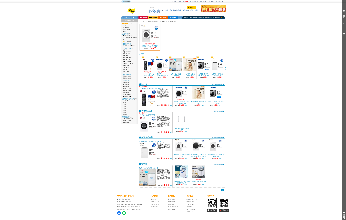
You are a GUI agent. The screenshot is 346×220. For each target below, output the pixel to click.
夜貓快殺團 (144, 17)
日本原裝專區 (127, 44)
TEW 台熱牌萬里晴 (128, 118)
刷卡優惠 (174, 17)
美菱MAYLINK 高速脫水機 (199, 181)
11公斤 (124, 104)
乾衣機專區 (173, 21)
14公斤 (124, 110)
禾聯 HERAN (126, 67)
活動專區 (126, 34)
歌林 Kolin (126, 69)
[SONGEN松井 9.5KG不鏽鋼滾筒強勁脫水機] (181, 178)
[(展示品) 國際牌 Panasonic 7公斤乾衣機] (203, 70)
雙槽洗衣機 (126, 92)
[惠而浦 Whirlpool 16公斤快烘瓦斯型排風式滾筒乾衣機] (198, 151)
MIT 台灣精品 (126, 122)
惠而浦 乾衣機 (126, 29)
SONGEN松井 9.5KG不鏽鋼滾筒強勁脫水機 (182, 182)
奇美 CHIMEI (126, 60)
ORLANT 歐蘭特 (127, 120)
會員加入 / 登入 (176, 1)
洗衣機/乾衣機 (129, 20)
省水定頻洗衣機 (127, 76)
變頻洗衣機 (126, 82)
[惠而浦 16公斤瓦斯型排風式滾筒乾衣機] (215, 151)
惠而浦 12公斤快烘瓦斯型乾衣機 (217, 74)
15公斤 (124, 112)
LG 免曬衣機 (126, 27)
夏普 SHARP (126, 54)
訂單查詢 (211, 1)
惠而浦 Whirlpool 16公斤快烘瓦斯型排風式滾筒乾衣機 (198, 155)
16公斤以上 (126, 114)
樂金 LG (125, 56)
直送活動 (172, 10)
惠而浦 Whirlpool (127, 66)
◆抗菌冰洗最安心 (127, 35)
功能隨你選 (127, 80)
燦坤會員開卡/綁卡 (200, 17)
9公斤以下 (125, 100)
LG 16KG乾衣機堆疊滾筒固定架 (181, 129)
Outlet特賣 (154, 17)
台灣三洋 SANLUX (128, 64)
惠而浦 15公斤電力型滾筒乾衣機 (182, 155)
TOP (223, 190)
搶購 (170, 105)
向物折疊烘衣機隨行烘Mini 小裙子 (190, 74)
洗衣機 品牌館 (128, 48)
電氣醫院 (209, 17)
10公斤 (124, 102)
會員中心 (203, 1)
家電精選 (164, 17)
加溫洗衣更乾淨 (127, 90)
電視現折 (159, 10)
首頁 (142, 21)
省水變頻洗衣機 (127, 78)
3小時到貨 (156, 12)
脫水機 (124, 31)
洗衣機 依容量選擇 (129, 99)
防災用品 (185, 10)
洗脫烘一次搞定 (127, 88)
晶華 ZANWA (127, 71)
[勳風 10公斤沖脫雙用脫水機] (175, 70)
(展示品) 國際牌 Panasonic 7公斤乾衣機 (203, 74)
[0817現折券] (215, 11)
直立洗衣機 (126, 84)
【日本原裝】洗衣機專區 (129, 45)
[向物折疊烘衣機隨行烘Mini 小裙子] (189, 70)
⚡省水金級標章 (127, 41)
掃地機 (191, 10)
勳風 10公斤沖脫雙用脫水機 (176, 74)
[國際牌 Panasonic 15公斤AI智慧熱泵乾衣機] (162, 70)
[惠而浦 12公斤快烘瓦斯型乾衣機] (217, 70)
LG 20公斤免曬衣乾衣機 (147, 115)
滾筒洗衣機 (126, 86)
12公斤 (124, 106)
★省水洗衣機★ (127, 96)
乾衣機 (124, 25)
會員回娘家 (217, 17)
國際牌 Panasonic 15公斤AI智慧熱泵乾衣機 (162, 74)
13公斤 (124, 108)
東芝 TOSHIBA (127, 62)
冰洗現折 (178, 10)
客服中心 (220, 1)
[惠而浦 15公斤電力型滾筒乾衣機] (181, 151)
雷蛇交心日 (152, 10)
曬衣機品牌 (127, 117)
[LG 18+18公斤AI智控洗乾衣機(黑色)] (148, 70)
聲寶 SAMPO (127, 58)
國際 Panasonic (127, 50)
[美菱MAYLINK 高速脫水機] (198, 178)
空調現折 (165, 10)
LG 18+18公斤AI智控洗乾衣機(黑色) (148, 74)
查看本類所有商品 (217, 84)
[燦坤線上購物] (134, 14)
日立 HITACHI (127, 52)
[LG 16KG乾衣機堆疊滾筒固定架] (181, 125)
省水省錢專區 (127, 74)
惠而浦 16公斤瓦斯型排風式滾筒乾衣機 (216, 155)
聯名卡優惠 (189, 17)
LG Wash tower (127, 94)
